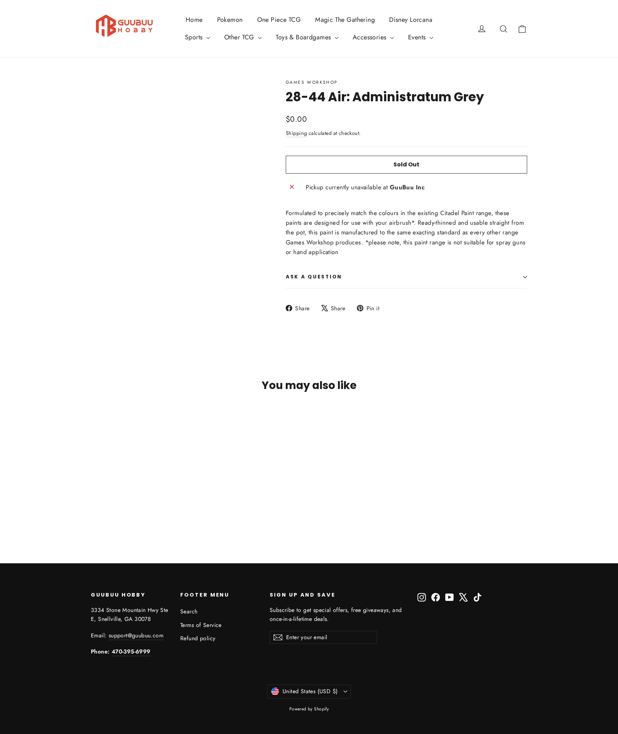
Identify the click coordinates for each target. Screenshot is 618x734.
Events (418, 37)
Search (189, 611)
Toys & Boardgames (304, 37)
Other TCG (240, 37)
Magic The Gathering (345, 19)
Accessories (370, 37)
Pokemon (230, 19)
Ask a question (314, 276)
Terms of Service (201, 625)
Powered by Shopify (309, 709)
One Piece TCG (279, 19)
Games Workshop (312, 82)
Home (194, 19)
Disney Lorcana (410, 19)
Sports (195, 37)
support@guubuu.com (136, 635)
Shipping (296, 133)
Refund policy (198, 638)
